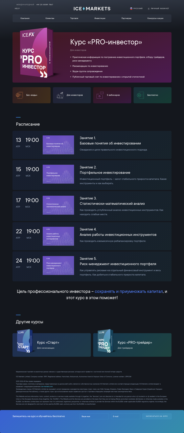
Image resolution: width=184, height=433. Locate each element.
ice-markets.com (47, 386)
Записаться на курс (157, 416)
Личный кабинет (160, 8)
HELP (17, 8)
